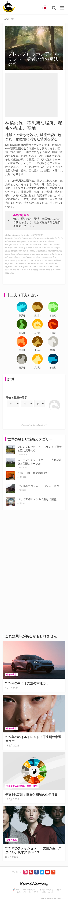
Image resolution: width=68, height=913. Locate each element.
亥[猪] (53, 367)
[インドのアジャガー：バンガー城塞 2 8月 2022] (10, 485)
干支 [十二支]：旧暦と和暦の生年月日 (31, 794)
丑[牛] (37, 315)
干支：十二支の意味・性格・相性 (21, 785)
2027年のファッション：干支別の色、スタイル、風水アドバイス (33, 850)
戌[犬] (37, 367)
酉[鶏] (22, 367)
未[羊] (37, 350)
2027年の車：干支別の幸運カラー (28, 683)
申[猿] (53, 350)
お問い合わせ (47, 892)
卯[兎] (22, 332)
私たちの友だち (46, 889)
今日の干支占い (29, 889)
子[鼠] (22, 315)
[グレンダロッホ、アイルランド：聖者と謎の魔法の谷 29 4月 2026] (10, 445)
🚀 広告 (16, 889)
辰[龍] (37, 332)
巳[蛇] (53, 332)
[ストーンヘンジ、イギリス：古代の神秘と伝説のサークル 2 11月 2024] (10, 459)
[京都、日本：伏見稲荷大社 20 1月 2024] (10, 472)
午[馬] (22, 350)
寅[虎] (53, 315)
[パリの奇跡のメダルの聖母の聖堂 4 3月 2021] (10, 498)
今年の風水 (11, 674)
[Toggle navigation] (61, 8)
